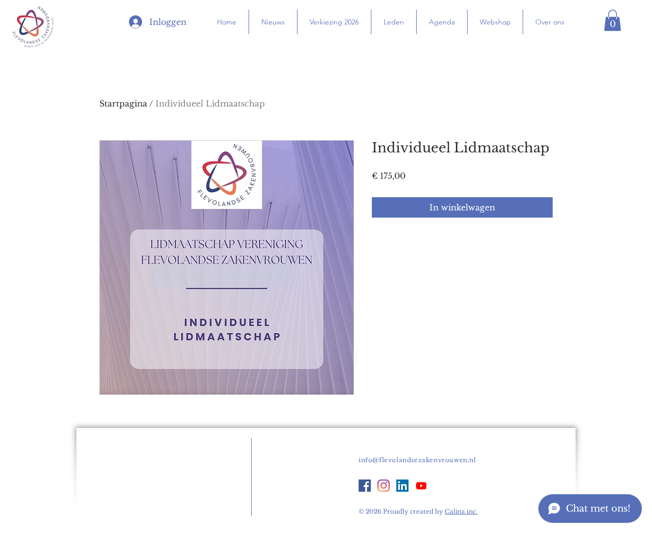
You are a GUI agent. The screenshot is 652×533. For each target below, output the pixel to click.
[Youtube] (421, 485)
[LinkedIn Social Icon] (402, 485)
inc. (461, 511)
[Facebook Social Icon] (365, 485)
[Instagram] (383, 485)
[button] (612, 20)
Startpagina (123, 103)
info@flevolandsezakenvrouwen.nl (417, 460)
